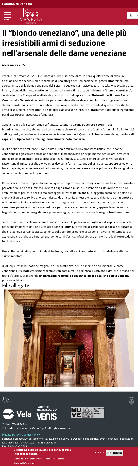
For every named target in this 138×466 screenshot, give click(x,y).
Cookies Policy (31, 434)
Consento (99, 452)
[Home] (31, 16)
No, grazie (114, 453)
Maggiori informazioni (24, 463)
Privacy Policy (11, 434)
